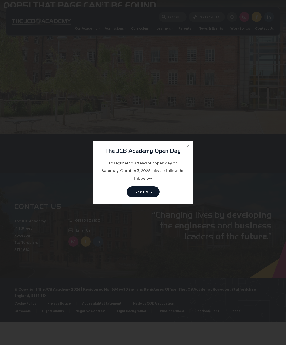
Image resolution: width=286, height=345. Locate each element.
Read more (146, 193)
